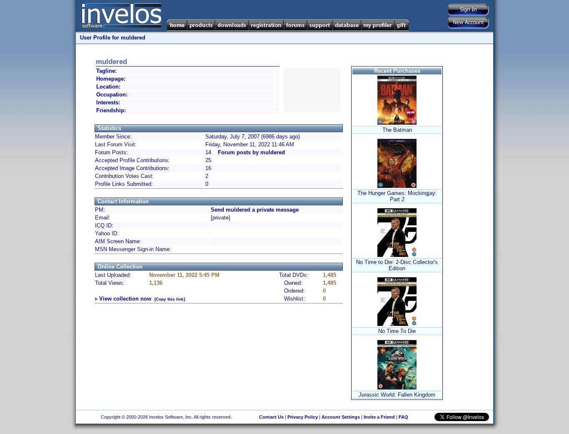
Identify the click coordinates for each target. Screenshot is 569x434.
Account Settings (341, 416)
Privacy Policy (302, 416)
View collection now (125, 299)
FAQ (403, 416)
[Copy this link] (170, 299)
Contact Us (271, 416)
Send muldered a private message (255, 210)
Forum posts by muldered (251, 152)
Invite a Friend (379, 416)
